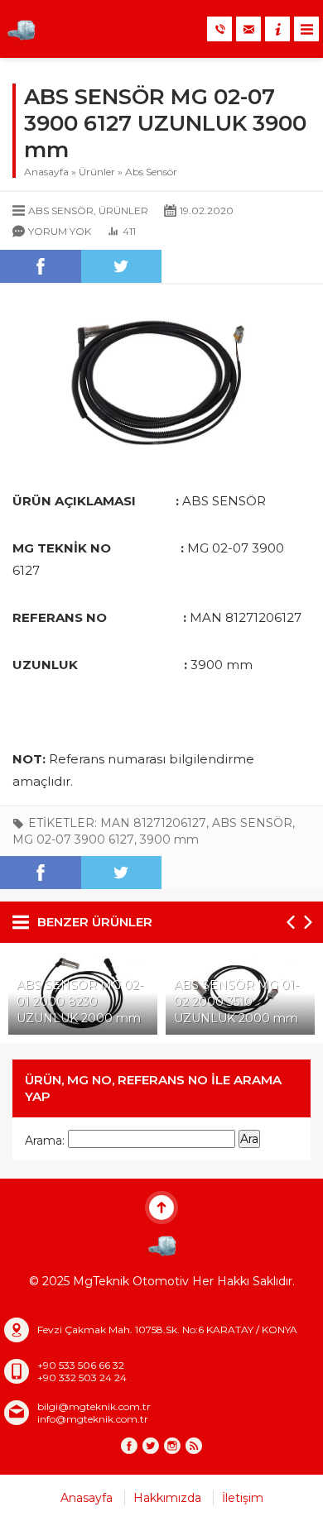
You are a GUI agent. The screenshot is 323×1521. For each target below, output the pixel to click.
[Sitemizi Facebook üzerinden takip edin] (129, 1445)
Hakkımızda (167, 1497)
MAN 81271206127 (153, 823)
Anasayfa (46, 171)
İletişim (242, 1497)
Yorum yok (59, 231)
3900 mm (169, 839)
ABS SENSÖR (252, 823)
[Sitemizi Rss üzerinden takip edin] (194, 1445)
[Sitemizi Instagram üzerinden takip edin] (172, 1445)
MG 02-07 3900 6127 (73, 839)
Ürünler (97, 171)
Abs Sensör (151, 171)
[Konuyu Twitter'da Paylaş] (121, 266)
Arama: (45, 1140)
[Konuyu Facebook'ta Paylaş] (40, 266)
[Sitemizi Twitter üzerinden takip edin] (150, 1445)
